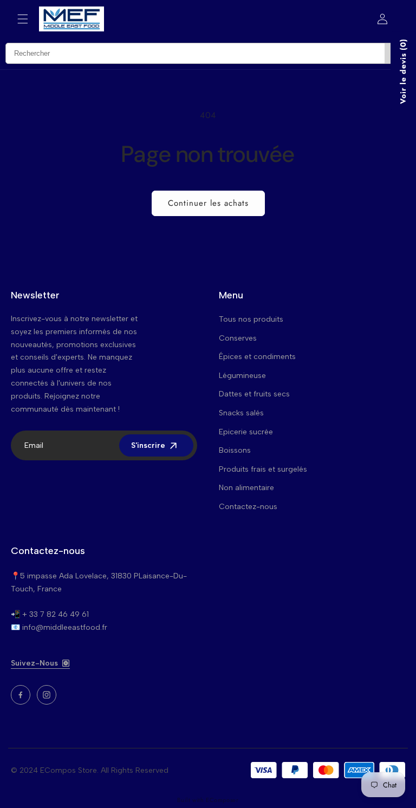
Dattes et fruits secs (254, 394)
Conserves (238, 338)
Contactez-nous (248, 506)
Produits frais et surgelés (263, 469)
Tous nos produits (251, 319)
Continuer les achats (208, 203)
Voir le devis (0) (403, 71)
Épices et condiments (257, 356)
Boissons (235, 450)
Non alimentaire (246, 487)
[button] (23, 19)
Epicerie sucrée (246, 431)
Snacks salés (241, 413)
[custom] (20, 695)
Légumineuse (242, 375)
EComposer (222, 800)
